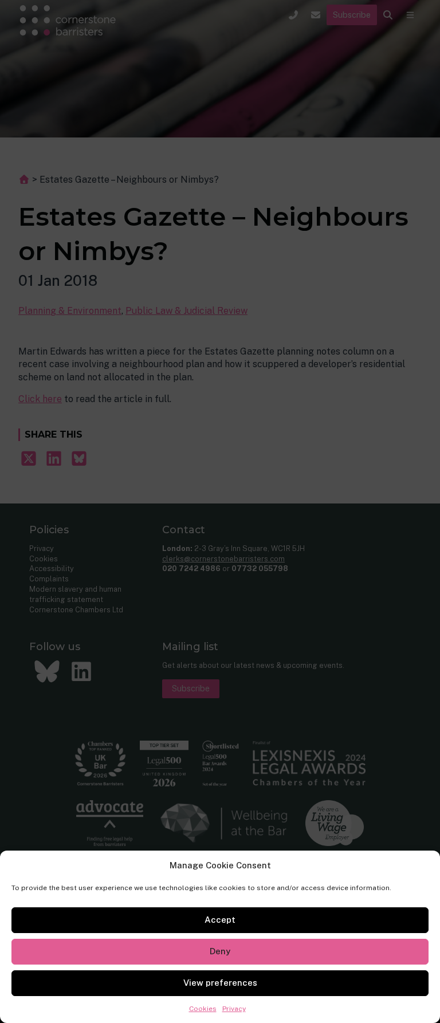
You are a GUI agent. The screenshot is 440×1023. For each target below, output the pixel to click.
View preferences (220, 982)
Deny (220, 951)
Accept (220, 919)
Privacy (234, 1009)
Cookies (203, 1009)
